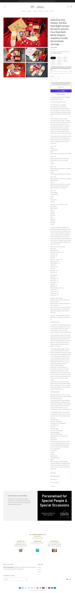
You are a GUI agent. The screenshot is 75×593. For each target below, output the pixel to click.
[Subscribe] (26, 579)
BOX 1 (53, 57)
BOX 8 (59, 64)
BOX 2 (59, 57)
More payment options (61, 94)
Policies (39, 571)
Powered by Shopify (42, 590)
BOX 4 (53, 61)
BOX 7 (53, 64)
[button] (4, 6)
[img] (37, 536)
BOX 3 (65, 57)
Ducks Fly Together (36, 590)
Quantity (52, 76)
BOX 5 (59, 61)
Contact (39, 569)
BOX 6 (65, 61)
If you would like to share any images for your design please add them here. (61, 83)
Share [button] (53, 486)
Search (39, 567)
